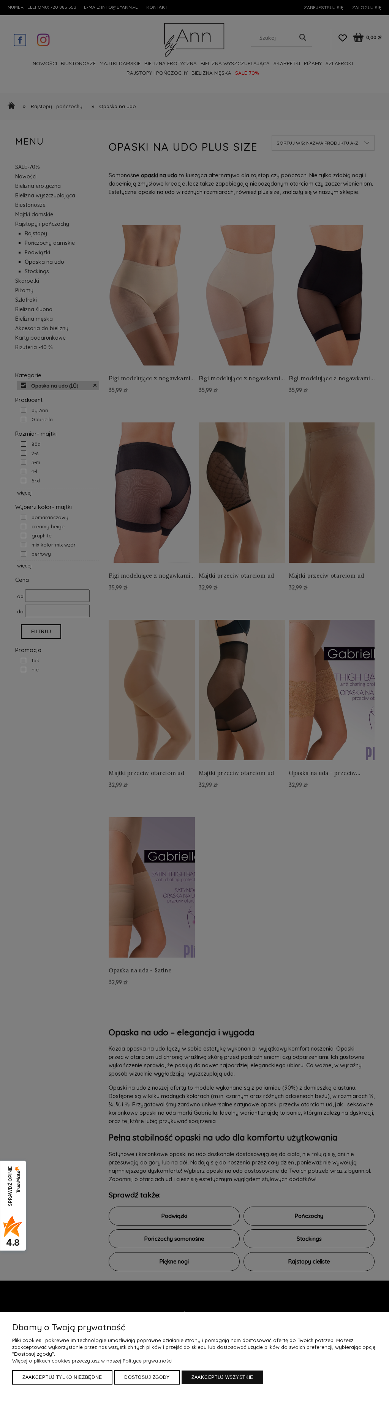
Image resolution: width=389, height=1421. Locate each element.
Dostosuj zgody (147, 1377)
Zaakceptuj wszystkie (222, 1377)
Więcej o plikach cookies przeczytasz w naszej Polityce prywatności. (93, 1361)
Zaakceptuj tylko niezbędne (62, 1377)
